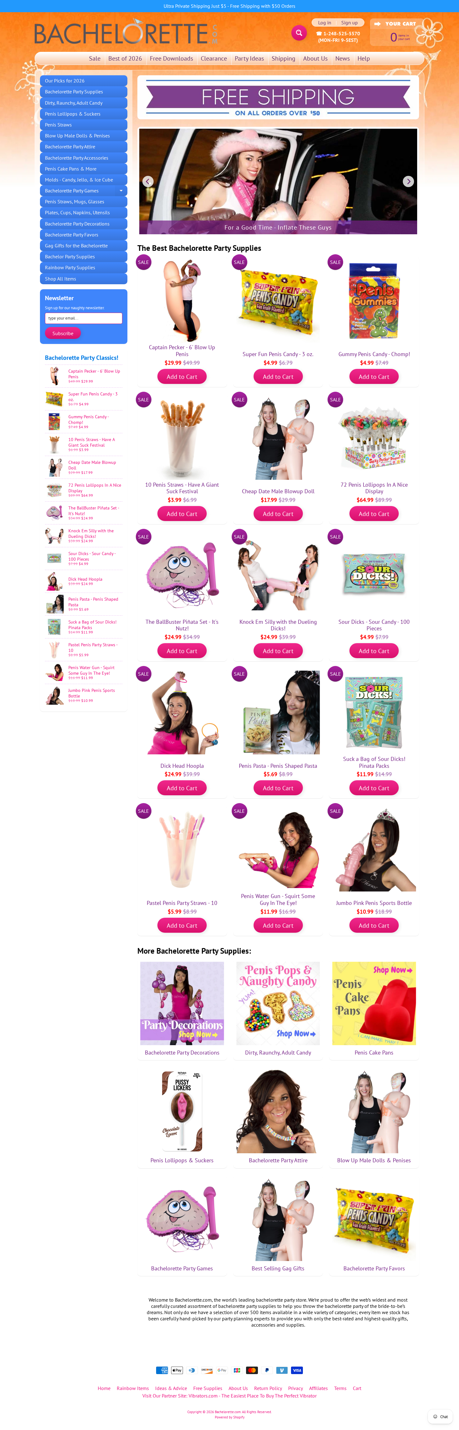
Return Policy (268, 1388)
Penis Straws (58, 125)
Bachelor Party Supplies (70, 256)
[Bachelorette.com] (126, 30)
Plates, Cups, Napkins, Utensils (77, 212)
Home (104, 1388)
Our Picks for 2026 (65, 80)
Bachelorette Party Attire (70, 146)
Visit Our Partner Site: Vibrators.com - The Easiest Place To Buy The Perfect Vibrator (229, 1396)
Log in (324, 22)
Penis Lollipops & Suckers (73, 114)
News (342, 58)
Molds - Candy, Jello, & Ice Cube (79, 179)
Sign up (349, 22)
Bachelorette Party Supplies (74, 91)
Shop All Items (60, 279)
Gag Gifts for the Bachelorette (76, 245)
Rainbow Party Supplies (70, 267)
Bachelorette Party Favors (71, 234)
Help (364, 58)
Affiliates (318, 1388)
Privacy (295, 1388)
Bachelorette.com (228, 1412)
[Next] (408, 181)
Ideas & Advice (171, 1388)
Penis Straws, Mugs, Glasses (74, 201)
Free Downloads (171, 58)
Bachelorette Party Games (86, 191)
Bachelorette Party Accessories (76, 158)
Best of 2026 (125, 58)
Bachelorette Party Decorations (77, 224)
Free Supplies (207, 1388)
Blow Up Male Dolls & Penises (77, 135)
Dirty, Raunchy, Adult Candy (73, 103)
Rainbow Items (133, 1388)
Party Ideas (249, 58)
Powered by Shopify (229, 1417)
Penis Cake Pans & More (70, 169)
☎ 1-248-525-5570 (338, 33)
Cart (357, 1388)
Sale (95, 58)
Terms (340, 1388)
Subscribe (62, 333)
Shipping (283, 58)
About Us (315, 58)
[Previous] (148, 181)
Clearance (214, 58)
